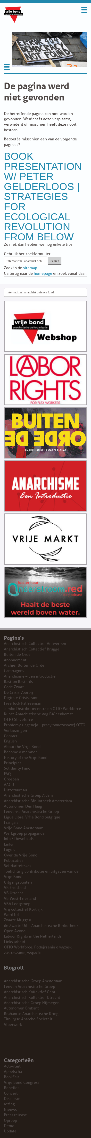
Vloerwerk (13, 1024)
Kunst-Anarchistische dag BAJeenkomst (38, 714)
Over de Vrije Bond (20, 855)
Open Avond (14, 931)
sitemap (30, 268)
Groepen (11, 779)
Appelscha (13, 1071)
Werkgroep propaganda (24, 833)
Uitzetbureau (15, 790)
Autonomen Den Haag (23, 806)
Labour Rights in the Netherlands (32, 936)
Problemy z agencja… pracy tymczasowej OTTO (44, 725)
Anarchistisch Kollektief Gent (29, 992)
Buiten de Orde (17, 654)
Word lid (11, 914)
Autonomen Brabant (21, 1008)
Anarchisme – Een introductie (30, 676)
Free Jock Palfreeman (22, 703)
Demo (9, 1125)
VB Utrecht (13, 893)
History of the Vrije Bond (25, 757)
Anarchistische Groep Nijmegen (31, 1003)
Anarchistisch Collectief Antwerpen (35, 643)
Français (11, 822)
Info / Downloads (18, 838)
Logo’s (9, 849)
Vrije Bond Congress (21, 1082)
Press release (15, 1115)
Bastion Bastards (18, 681)
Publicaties (13, 860)
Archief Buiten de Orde (24, 665)
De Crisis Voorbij (18, 692)
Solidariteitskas (17, 865)
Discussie (12, 1098)
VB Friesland (15, 887)
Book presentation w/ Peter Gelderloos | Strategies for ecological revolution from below (43, 197)
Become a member (20, 752)
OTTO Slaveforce (18, 719)
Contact (10, 735)
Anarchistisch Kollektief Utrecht (32, 997)
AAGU (9, 784)
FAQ (7, 773)
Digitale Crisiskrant (21, 697)
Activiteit (12, 1066)
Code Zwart (14, 687)
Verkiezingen (15, 730)
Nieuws (10, 1109)
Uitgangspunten (18, 882)
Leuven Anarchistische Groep (29, 986)
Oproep (10, 1120)
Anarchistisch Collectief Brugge (31, 649)
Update (10, 1131)
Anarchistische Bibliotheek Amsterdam (38, 801)
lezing (9, 1104)
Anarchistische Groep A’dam (28, 795)
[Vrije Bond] (13, 21)
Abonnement (15, 660)
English (10, 741)
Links (8, 844)
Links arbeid (14, 941)
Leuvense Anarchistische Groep (31, 811)
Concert (11, 1093)
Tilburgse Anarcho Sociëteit (28, 1019)
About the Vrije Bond (22, 746)
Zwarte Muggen (17, 920)
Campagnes (14, 670)
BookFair (11, 1077)
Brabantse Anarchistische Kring (31, 1013)
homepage (43, 273)
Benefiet (11, 1087)
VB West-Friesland (20, 898)
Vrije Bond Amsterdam (23, 828)
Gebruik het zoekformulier (27, 254)
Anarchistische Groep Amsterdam (33, 981)
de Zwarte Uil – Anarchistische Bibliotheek (41, 925)
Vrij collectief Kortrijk (23, 909)
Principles (12, 763)
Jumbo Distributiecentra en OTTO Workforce (42, 708)
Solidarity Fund (17, 768)
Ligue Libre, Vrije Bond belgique (32, 817)
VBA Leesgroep (17, 903)
